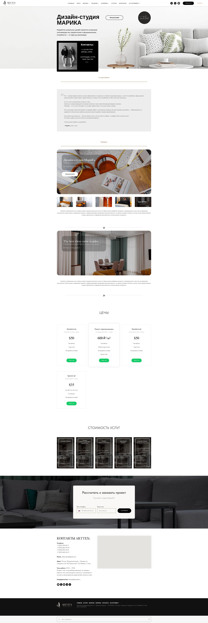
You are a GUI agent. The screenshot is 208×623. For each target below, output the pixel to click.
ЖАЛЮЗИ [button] (95, 3)
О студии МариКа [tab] (104, 77)
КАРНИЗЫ (98, 603)
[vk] (175, 3)
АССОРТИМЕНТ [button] (134, 3)
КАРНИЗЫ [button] (104, 3)
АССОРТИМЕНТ (114, 603)
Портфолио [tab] (104, 142)
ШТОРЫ (85, 603)
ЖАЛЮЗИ (91, 603)
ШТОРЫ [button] (85, 3)
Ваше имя (100, 507)
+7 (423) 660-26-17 (63, 552)
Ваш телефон (81, 507)
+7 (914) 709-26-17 (63, 545)
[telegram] (171, 3)
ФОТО (78, 3)
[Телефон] (61, 584)
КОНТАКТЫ (122, 3)
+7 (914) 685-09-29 (63, 548)
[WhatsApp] (58, 584)
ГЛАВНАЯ (71, 3)
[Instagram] (64, 584)
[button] (188, 3)
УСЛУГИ (114, 3)
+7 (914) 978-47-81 (63, 550)
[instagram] (179, 3)
